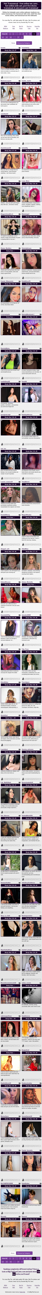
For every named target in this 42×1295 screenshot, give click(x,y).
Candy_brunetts (27, 1150)
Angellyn (25, 715)
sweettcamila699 (27, 849)
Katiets (24, 448)
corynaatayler (5, 314)
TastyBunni (25, 482)
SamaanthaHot (6, 882)
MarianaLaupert (6, 81)
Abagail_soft (5, 549)
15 (11, 37)
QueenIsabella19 (27, 782)
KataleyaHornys (27, 414)
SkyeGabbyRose (6, 950)
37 (18, 37)
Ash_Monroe (5, 815)
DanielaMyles (5, 348)
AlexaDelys (4, 682)
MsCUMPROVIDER (7, 1183)
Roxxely (3, 1216)
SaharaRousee (5, 582)
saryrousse (4, 1050)
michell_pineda (27, 950)
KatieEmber (25, 1183)
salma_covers (26, 983)
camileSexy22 (5, 381)
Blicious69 (4, 649)
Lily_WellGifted (6, 782)
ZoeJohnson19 (6, 148)
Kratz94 (24, 381)
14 (7, 37)
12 (38, 34)
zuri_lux (3, 448)
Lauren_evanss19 (7, 482)
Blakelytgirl (25, 214)
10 (30, 34)
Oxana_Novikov (6, 248)
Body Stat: (10, 50)
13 (3, 37)
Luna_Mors (25, 181)
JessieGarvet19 (27, 1116)
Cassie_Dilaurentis (7, 281)
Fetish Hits (22, 1292)
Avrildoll (24, 114)
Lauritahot (4, 749)
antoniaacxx (5, 181)
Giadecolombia (27, 1083)
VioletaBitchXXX (27, 815)
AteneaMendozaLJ (28, 314)
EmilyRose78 (26, 281)
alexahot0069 (26, 615)
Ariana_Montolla (27, 582)
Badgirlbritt (25, 1050)
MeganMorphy (26, 515)
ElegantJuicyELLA (7, 214)
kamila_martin (26, 81)
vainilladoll (4, 114)
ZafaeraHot (4, 849)
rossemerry (25, 47)
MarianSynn (5, 1116)
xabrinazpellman (6, 1016)
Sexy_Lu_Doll (5, 915)
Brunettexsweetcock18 (8, 983)
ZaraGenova (26, 1016)
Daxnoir (24, 1216)
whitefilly (25, 148)
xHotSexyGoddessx (28, 882)
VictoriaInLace (26, 248)
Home (13, 43)
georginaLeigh (6, 414)
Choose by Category (23, 43)
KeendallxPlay (5, 615)
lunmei (3, 47)
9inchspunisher (27, 915)
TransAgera (25, 682)
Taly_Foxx (25, 649)
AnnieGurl (4, 715)
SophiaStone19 (6, 1083)
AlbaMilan (25, 549)
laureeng (25, 348)
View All (4, 34)
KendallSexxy (5, 515)
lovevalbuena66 (6, 1150)
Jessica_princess (27, 749)
